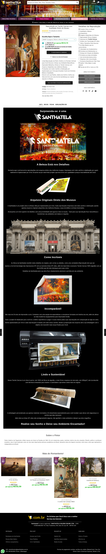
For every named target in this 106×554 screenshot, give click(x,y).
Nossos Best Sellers (11, 539)
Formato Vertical (68, 91)
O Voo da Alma (13, 480)
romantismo (58, 93)
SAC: (17, 549)
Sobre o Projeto (83, 536)
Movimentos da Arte (61, 19)
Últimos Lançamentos (12, 542)
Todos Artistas (44, 19)
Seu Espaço (75, 8)
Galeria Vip (79, 19)
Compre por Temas (52, 8)
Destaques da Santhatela (13, 536)
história (44, 93)
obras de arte (51, 93)
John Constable (93, 478)
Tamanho (56, 37)
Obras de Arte (30, 8)
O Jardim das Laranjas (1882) (66, 501)
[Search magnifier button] (77, 2)
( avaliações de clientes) (55, 30)
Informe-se (81, 539)
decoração (59, 91)
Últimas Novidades (26, 19)
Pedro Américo (51, 89)
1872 (51, 96)
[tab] (40, 104)
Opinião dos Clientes (97, 19)
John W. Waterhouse (66, 500)
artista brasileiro (51, 91)
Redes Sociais (58, 542)
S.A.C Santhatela (35, 542)
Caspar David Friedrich (40, 478)
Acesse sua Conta (35, 536)
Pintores (40, 8)
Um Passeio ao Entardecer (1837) (39, 480)
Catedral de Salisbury (93, 480)
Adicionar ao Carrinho (60, 52)
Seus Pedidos (34, 539)
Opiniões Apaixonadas (60, 539)
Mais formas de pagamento (52, 48)
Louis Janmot (13, 478)
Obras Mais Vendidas (8, 19)
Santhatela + (65, 8)
